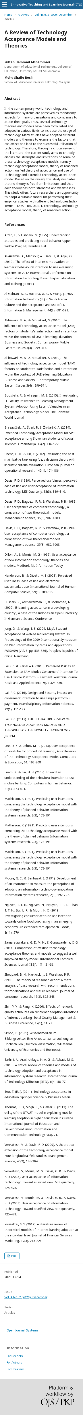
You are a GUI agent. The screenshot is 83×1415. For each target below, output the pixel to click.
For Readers (15, 1356)
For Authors (14, 1362)
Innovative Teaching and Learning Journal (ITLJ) (46, 4)
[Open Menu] (4, 4)
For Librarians (16, 1369)
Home (8, 15)
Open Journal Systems (23, 1330)
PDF (13, 1256)
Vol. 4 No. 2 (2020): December (54, 15)
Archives (23, 15)
